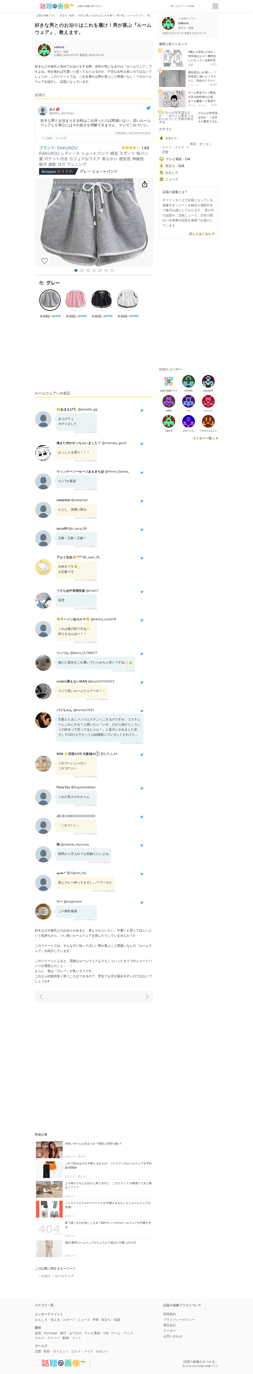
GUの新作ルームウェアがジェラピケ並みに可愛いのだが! (100, 1242)
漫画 (38, 1333)
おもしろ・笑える (75, 1156)
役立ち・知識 (174, 166)
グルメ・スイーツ (47, 1338)
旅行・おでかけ (71, 1333)
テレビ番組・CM (178, 159)
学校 (96, 1320)
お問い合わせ (172, 1336)
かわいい (70, 1196)
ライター (169, 1331)
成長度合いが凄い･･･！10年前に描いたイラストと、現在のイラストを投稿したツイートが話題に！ (202, 80)
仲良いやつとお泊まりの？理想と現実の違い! (93, 1143)
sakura (59, 47)
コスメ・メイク (173, 147)
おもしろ (171, 172)
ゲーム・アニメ (122, 1333)
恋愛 (190, 64)
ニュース (193, 85)
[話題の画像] (54, 6)
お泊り (46, 1275)
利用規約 (169, 1314)
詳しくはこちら (200, 234)
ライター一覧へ (204, 438)
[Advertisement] (94, 358)
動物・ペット (71, 1338)
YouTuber (50, 1333)
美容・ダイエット (199, 145)
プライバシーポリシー (179, 1320)
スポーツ (68, 1320)
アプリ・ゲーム (197, 105)
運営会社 (169, 1325)
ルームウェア (64, 1275)
